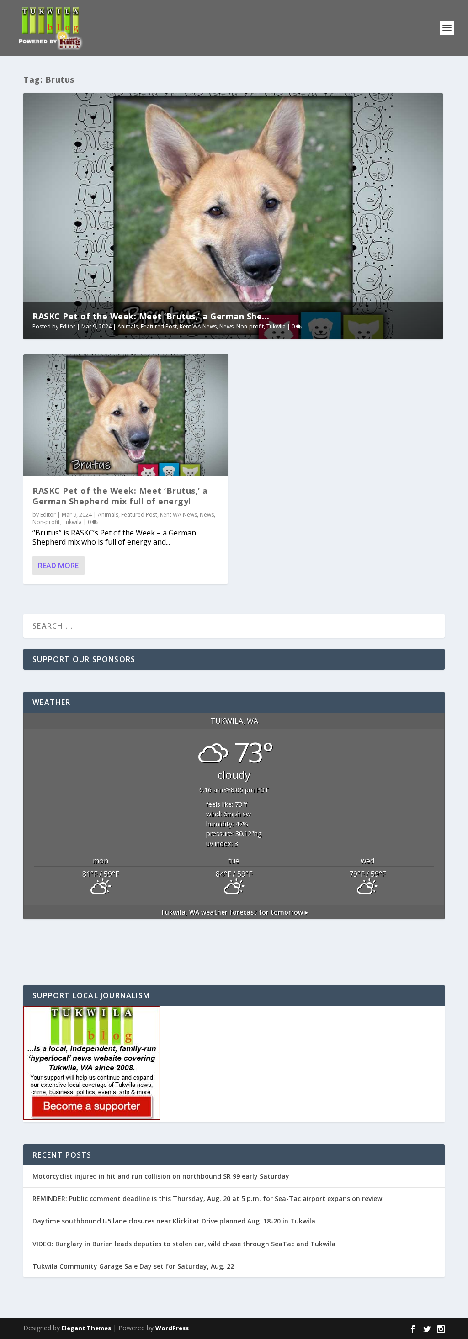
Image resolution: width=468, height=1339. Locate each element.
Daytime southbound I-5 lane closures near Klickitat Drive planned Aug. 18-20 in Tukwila (173, 1221)
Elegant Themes (86, 1328)
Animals (127, 326)
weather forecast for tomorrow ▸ (234, 912)
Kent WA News (198, 326)
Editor (67, 326)
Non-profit (250, 326)
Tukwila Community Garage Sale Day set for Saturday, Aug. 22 (133, 1266)
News (226, 326)
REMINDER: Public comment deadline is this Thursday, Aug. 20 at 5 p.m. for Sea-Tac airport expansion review (207, 1198)
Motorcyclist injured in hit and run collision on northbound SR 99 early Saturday (160, 1176)
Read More (58, 566)
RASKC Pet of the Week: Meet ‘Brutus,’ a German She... (151, 316)
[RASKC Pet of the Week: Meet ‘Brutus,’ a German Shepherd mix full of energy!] (125, 415)
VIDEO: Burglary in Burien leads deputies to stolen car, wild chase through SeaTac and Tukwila (183, 1243)
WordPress (172, 1328)
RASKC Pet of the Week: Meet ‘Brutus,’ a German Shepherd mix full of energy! (120, 496)
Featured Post (159, 326)
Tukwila (276, 326)
